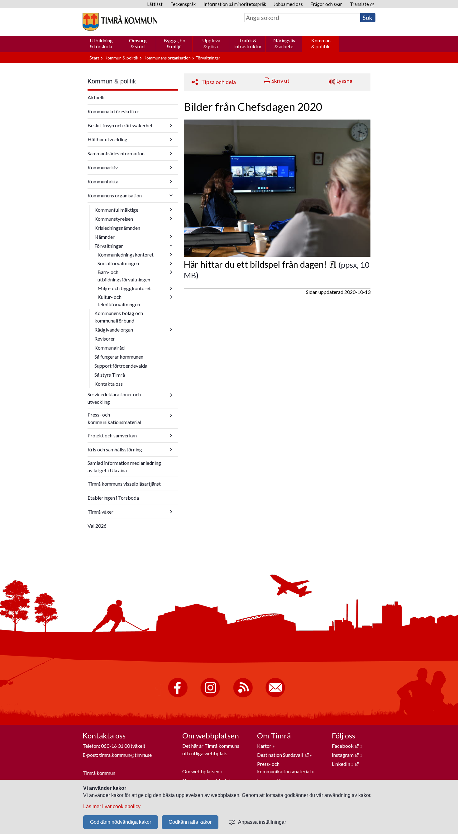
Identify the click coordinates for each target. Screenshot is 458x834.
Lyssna (343, 81)
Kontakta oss (108, 384)
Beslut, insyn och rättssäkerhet (120, 125)
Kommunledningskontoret (126, 254)
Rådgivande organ (113, 329)
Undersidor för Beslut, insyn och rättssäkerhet (171, 125)
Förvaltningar (208, 57)
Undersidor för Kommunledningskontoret (171, 254)
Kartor (264, 746)
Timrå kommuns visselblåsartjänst (124, 484)
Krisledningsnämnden (117, 228)
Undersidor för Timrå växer (171, 512)
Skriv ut (280, 81)
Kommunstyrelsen (113, 219)
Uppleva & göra (211, 43)
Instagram (345, 755)
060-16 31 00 (115, 746)
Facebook (345, 746)
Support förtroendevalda (120, 366)
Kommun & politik (321, 43)
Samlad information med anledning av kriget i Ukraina (124, 466)
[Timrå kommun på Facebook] (178, 696)
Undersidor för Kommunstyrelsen (171, 218)
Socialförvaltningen (118, 263)
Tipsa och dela (218, 82)
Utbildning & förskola (101, 43)
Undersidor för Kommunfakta (171, 181)
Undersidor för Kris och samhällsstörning (171, 449)
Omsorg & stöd (138, 43)
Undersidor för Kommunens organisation (171, 195)
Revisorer (104, 339)
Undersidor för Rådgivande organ (171, 329)
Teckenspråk (183, 4)
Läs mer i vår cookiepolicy (112, 806)
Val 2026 (97, 526)
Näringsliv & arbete (284, 43)
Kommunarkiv (103, 167)
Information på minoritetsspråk (234, 4)
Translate (362, 4)
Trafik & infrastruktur (248, 43)
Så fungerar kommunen (118, 357)
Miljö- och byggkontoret (124, 288)
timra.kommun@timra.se (125, 755)
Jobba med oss (288, 4)
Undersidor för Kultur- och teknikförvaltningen (171, 297)
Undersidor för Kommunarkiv (171, 167)
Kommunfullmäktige (116, 210)
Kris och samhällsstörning (115, 449)
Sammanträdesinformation (116, 153)
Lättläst (155, 4)
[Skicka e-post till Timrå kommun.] (275, 696)
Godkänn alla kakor (190, 822)
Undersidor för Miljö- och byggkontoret (171, 288)
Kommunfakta (103, 181)
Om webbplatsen (200, 771)
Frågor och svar (326, 4)
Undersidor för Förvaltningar (171, 245)
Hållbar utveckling (107, 139)
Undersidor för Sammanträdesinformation (171, 153)
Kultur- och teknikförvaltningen (119, 300)
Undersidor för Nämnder (171, 236)
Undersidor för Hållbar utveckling (171, 139)
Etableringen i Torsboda (113, 498)
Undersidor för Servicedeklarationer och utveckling (171, 395)
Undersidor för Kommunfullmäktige (171, 209)
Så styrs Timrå (109, 375)
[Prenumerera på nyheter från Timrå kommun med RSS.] (243, 696)
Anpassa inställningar (262, 822)
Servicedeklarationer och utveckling (114, 398)
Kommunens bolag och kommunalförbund (118, 316)
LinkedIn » (345, 764)
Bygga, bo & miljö (174, 43)
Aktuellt (96, 97)
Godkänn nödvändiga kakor (120, 822)
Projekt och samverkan (112, 435)
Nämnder (104, 237)
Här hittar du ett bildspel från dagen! (260, 264)
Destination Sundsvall (283, 755)
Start (94, 57)
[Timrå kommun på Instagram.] (210, 696)
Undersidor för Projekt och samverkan (171, 435)
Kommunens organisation (167, 57)
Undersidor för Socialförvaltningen (171, 263)
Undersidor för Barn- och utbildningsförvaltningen (171, 272)
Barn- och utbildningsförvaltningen (124, 275)
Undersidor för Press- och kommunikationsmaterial (171, 415)
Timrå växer (100, 512)
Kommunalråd (109, 348)
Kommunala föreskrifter (113, 111)
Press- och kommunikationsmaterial (114, 418)
